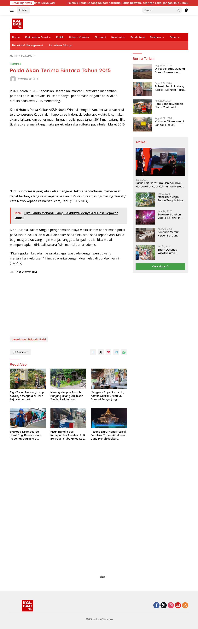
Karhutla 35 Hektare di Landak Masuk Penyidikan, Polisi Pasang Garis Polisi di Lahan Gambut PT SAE (171, 123)
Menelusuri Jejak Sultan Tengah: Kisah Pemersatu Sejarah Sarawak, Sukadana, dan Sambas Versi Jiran (171, 198)
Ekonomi (100, 37)
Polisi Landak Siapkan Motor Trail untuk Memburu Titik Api (169, 105)
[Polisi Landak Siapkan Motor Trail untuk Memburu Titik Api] (142, 106)
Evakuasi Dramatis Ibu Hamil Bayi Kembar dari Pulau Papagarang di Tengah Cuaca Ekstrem (25, 435)
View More (159, 266)
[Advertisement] (68, 158)
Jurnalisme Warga (60, 45)
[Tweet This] (101, 352)
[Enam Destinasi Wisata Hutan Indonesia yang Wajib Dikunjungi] (145, 252)
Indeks (23, 10)
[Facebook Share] (93, 352)
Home (16, 37)
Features (155, 37)
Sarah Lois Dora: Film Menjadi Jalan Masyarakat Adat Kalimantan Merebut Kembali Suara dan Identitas (160, 184)
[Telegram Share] (116, 352)
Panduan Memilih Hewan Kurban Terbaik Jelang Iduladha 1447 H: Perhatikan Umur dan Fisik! (171, 233)
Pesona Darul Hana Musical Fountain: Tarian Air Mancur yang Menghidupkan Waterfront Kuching (108, 435)
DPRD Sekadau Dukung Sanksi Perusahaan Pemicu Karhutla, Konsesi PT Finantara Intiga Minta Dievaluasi (171, 70)
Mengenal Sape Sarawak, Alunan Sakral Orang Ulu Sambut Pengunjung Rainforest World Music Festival (107, 396)
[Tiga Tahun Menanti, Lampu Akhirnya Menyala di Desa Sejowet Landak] (28, 379)
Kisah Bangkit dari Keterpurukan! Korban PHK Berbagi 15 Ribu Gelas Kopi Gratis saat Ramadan (67, 435)
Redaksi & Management (27, 45)
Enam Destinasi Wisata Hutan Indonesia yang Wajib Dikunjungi (168, 251)
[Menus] (12, 10)
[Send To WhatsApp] (124, 352)
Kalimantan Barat (36, 37)
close (103, 577)
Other (173, 37)
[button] (178, 10)
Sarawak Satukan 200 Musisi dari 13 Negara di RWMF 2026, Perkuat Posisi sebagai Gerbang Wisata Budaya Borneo (170, 216)
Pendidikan (138, 37)
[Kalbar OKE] (26, 23)
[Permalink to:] (13, 79)
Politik (60, 37)
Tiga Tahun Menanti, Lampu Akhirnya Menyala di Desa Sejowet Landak (27, 396)
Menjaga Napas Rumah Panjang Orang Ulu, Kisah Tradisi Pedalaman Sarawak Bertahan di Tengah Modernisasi (66, 396)
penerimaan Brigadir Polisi (29, 339)
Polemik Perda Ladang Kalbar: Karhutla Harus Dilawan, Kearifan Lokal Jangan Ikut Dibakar (113, 3)
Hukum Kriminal (79, 37)
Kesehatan (118, 37)
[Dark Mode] (186, 10)
